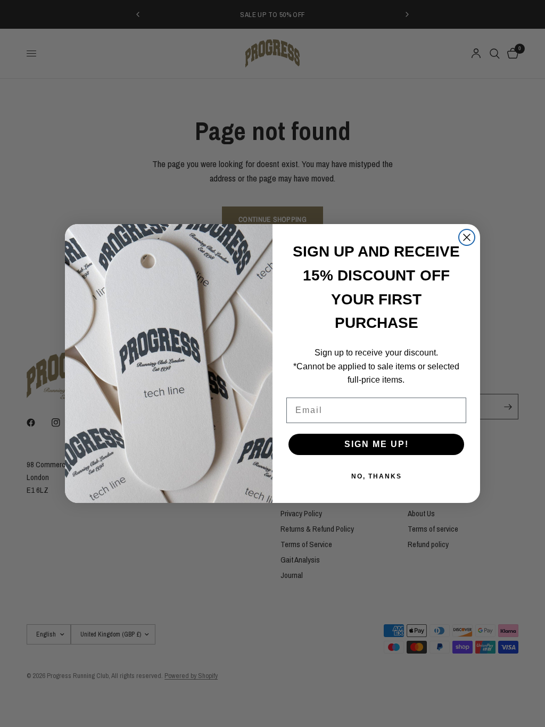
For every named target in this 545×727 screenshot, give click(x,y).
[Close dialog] (467, 237)
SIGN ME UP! (376, 444)
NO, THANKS (376, 476)
